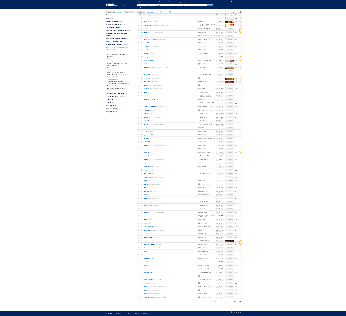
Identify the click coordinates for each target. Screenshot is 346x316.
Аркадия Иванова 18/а (206, 297)
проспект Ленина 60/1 (206, 74)
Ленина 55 (203, 32)
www (236, 18)
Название (146, 15)
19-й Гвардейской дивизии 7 (207, 35)
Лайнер (146, 184)
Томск (123, 5)
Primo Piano (147, 71)
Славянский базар (149, 279)
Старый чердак (148, 95)
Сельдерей (147, 117)
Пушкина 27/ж (203, 247)
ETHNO (146, 46)
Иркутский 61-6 (204, 191)
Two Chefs (146, 120)
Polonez (146, 286)
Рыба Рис (146, 32)
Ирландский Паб (148, 135)
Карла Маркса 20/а (205, 226)
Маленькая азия (148, 226)
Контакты (128, 313)
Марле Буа (147, 103)
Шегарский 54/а (204, 117)
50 (237, 302)
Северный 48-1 (204, 159)
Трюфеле (146, 127)
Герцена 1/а (203, 88)
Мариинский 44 (204, 53)
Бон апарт (146, 88)
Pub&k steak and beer (150, 39)
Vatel (145, 265)
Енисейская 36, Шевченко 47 (207, 138)
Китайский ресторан (149, 276)
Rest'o (145, 180)
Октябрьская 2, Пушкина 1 (207, 269)
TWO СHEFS (147, 142)
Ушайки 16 (203, 46)
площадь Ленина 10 (205, 279)
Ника (145, 187)
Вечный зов (147, 233)
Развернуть (233, 12)
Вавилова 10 (203, 208)
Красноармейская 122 (206, 85)
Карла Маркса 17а (205, 286)
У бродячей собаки (149, 106)
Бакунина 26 (203, 113)
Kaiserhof (146, 85)
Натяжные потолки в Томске (152, 18)
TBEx (229, 312)
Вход (240, 2)
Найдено (111, 12)
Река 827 (146, 124)
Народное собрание (149, 244)
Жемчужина (147, 248)
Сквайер (146, 194)
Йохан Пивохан (148, 50)
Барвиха (146, 53)
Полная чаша (147, 35)
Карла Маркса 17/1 (205, 293)
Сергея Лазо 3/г (204, 92)
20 (235, 302)
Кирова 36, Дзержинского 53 (207, 110)
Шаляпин (146, 290)
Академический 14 (205, 173)
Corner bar (146, 21)
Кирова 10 (203, 187)
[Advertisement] (120, 129)
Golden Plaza (147, 156)
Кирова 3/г (203, 42)
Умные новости (172, 2)
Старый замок (148, 283)
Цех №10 (146, 152)
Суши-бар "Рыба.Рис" (150, 99)
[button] (210, 5)
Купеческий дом (148, 272)
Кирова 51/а (203, 180)
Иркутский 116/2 (204, 205)
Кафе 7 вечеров (148, 60)
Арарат (146, 92)
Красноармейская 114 (206, 184)
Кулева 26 (202, 64)
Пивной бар (147, 81)
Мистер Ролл (147, 25)
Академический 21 (205, 177)
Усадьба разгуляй (149, 240)
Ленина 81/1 (203, 223)
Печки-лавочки (148, 255)
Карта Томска (152, 2)
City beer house (148, 237)
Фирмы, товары (142, 2)
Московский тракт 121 (205, 163)
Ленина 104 (203, 21)
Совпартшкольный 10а (206, 60)
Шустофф (146, 191)
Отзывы (135, 313)
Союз (145, 198)
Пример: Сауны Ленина (143, 7)
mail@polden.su (119, 313)
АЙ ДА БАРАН (147, 74)
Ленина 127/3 (203, 258)
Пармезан (146, 216)
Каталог (120, 12)
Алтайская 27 (203, 244)
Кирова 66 (203, 219)
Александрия (147, 258)
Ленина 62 (203, 237)
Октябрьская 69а (204, 240)
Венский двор (148, 177)
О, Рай (145, 131)
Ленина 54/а (203, 212)
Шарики (146, 159)
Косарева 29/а (204, 251)
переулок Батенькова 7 (206, 272)
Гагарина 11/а (203, 283)
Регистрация (234, 2)
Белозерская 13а (204, 201)
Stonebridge (147, 230)
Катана (145, 149)
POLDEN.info (112, 5)
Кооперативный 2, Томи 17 (207, 124)
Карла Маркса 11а (205, 39)
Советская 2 (203, 145)
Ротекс (146, 293)
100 (240, 302)
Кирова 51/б (203, 127)
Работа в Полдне (144, 313)
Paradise (146, 28)
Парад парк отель (149, 170)
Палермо (146, 166)
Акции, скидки (182, 2)
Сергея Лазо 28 (204, 18)
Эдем (145, 251)
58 (141, 21)
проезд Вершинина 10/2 (206, 152)
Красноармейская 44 (205, 194)
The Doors (146, 64)
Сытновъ (146, 269)
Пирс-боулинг (147, 173)
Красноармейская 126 (206, 106)
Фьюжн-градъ (147, 208)
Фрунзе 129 (203, 276)
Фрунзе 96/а (203, 131)
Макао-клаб (147, 223)
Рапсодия (146, 145)
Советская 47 (203, 233)
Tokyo (145, 201)
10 (141, 32)
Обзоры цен (162, 2)
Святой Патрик (148, 43)
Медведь (146, 110)
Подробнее (230, 28)
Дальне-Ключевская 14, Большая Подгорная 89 (206, 95)
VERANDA (146, 138)
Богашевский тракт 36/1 (206, 28)
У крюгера (146, 297)
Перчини (146, 212)
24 (141, 18)
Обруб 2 (202, 230)
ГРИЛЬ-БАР (147, 78)
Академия (146, 67)
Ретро (145, 205)
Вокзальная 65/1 (204, 156)
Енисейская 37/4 (204, 265)
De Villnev (146, 113)
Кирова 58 (203, 49)
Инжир (145, 219)
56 (141, 25)
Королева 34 (203, 67)
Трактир (146, 57)
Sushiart (146, 262)
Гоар (145, 163)
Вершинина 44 (204, 81)
